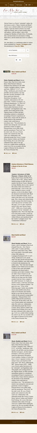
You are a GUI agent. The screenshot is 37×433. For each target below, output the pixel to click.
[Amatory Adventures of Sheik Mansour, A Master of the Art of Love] (6, 167)
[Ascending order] (27, 50)
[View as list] (20, 60)
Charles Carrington (22, 44)
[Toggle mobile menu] (33, 10)
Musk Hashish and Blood (18, 235)
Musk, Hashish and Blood (19, 72)
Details (15, 153)
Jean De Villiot (19, 46)
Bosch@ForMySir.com (18, 1)
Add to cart (8, 153)
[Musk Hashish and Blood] (6, 238)
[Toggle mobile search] (33, 11)
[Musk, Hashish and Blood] (6, 71)
